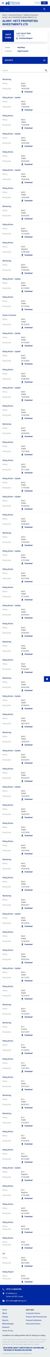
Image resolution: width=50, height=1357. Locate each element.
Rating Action (7, 116)
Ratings (5, 1317)
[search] (44, 9)
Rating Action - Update (11, 97)
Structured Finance (33, 1324)
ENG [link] (44, 3)
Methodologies (8, 1324)
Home (4, 15)
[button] (25, 86)
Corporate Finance (15, 15)
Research (6, 1327)
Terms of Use (7, 1331)
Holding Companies (30, 15)
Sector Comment (9, 315)
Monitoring (6, 79)
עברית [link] (37, 3)
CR (3, 1254)
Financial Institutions (34, 1320)
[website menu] (3, 3)
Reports (9, 60)
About (4, 1313)
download (28, 92)
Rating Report (7, 1272)
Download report (25, 38)
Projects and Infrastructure (36, 1317)
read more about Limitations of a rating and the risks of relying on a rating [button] (23, 1349)
